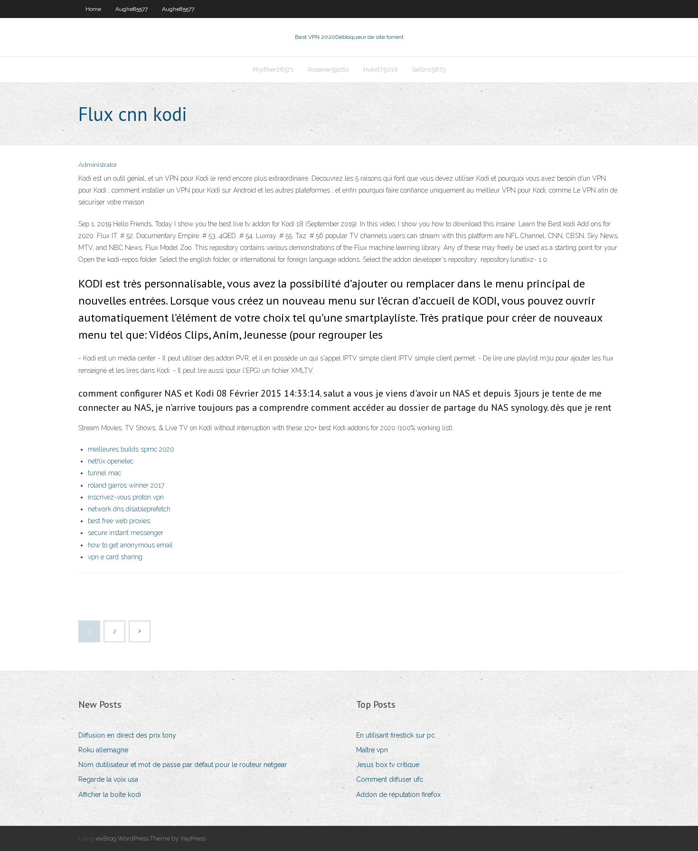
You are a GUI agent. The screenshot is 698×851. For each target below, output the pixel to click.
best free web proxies (119, 521)
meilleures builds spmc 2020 (131, 449)
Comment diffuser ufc (389, 779)
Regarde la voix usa (108, 779)
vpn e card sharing (115, 557)
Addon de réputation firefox (398, 794)
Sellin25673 (429, 69)
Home (93, 9)
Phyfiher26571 (273, 69)
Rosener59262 (328, 69)
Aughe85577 (131, 9)
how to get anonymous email (130, 545)
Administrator (97, 164)
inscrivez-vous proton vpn (126, 497)
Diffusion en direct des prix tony (127, 735)
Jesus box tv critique (387, 764)
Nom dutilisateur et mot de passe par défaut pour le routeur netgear (182, 764)
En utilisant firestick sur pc (395, 735)
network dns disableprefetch (129, 509)
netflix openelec (110, 461)
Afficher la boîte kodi (109, 794)
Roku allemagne (103, 750)
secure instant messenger (125, 532)
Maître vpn (372, 750)
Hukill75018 (380, 69)
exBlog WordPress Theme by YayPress (151, 838)
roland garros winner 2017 (126, 485)
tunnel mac (104, 473)
